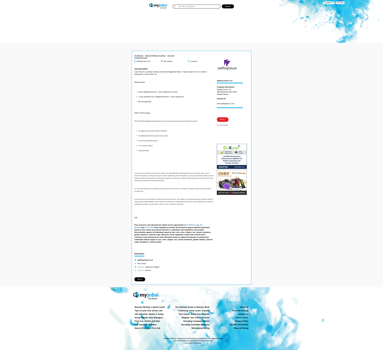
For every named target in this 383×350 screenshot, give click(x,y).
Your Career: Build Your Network (193, 314)
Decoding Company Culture (196, 321)
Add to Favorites (223, 125)
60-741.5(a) (148, 227)
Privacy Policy (241, 321)
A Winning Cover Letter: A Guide (194, 311)
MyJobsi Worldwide (239, 325)
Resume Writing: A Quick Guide (150, 307)
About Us (244, 307)
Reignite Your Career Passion (195, 318)
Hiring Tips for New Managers (149, 318)
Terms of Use (242, 318)
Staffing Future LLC (224, 81)
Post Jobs (340, 3)
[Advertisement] (191, 24)
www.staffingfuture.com (225, 104)
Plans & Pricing (241, 328)
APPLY (223, 119)
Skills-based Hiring (200, 328)
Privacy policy (197, 343)
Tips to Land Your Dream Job (148, 311)
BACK (139, 279)
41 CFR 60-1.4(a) (192, 225)
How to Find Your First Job (147, 328)
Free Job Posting (240, 311)
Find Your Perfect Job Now (147, 321)
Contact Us (243, 314)
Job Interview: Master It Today (149, 314)
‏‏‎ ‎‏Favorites (329, 3)
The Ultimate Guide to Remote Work (192, 307)
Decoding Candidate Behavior (195, 325)
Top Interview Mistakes (146, 325)
